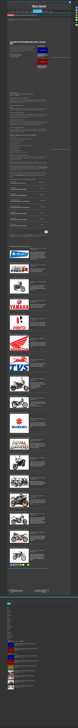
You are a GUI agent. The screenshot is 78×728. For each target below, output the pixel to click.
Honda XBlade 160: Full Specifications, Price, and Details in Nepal (25, 655)
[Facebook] (76, 7)
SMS (31, 11)
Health (22, 11)
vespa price (12, 234)
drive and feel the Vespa (20, 175)
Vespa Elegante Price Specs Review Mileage (17, 183)
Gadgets (26, 11)
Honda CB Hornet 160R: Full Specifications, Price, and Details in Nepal (26, 660)
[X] (76, 22)
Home (19, 2)
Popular (13, 641)
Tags (17, 641)
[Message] (76, 20)
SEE (7, 630)
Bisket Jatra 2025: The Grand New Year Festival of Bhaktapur (24, 670)
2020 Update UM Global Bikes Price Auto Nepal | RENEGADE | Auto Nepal (40, 591)
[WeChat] (76, 25)
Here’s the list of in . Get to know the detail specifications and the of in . (38, 306)
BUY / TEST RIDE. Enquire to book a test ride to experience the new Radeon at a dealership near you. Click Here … (38, 365)
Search (11, 229)
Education (17, 11)
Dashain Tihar (9, 626)
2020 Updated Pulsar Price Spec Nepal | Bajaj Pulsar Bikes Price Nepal (17, 591)
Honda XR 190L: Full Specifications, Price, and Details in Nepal (25, 15)
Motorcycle (9, 615)
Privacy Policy (43, 2)
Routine (8, 624)
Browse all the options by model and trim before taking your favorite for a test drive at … (37, 270)
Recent (9, 641)
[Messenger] (76, 10)
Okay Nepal (39, 6)
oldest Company (43, 167)
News (13, 11)
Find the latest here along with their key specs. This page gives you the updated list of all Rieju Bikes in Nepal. (37, 557)
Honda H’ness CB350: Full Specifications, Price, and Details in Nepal (43, 66)
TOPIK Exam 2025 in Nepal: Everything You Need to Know (24, 675)
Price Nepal (39, 11)
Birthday (22, 2)
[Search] (70, 2)
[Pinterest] (76, 12)
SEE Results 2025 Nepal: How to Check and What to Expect (24, 680)
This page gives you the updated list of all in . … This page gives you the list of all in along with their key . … (37, 385)
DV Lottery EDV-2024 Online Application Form (32, 2)
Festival (51, 11)
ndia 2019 (30, 234)
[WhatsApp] (76, 15)
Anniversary (9, 618)
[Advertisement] (29, 30)
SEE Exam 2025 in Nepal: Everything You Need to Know (23, 685)
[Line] (76, 17)
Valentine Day (9, 634)
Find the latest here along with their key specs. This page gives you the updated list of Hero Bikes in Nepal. (37, 324)
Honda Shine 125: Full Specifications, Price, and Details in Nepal (25, 665)
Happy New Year (10, 636)
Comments (21, 641)
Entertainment (45, 11)
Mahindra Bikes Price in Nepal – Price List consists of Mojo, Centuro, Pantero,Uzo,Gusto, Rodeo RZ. (38, 483)
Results (8, 622)
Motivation (9, 632)
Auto (34, 11)
